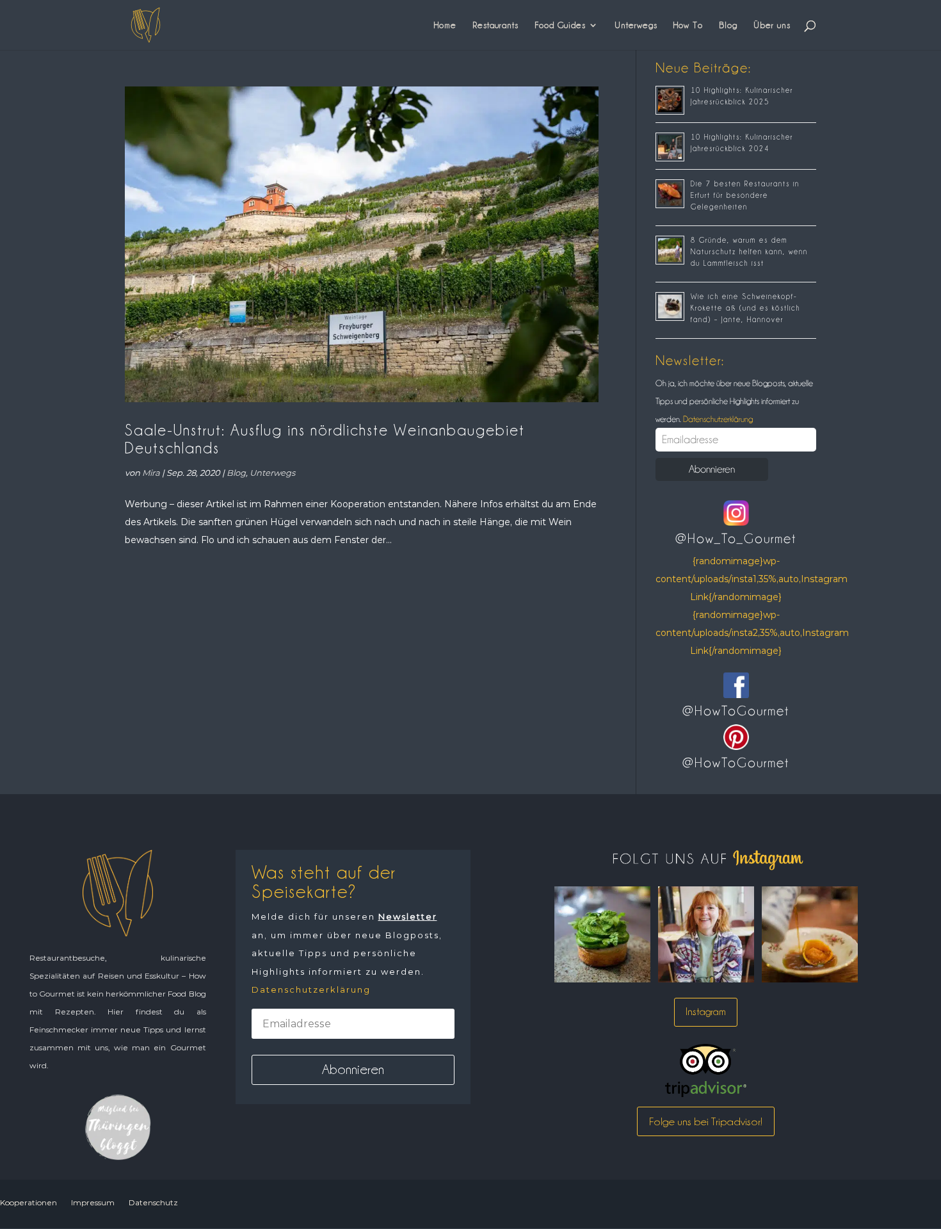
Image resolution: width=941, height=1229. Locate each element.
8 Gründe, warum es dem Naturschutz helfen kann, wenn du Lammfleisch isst (749, 251)
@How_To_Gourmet (735, 539)
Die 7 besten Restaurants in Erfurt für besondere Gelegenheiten (745, 195)
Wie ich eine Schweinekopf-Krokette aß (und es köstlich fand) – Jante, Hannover (745, 308)
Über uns (772, 24)
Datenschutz (153, 1202)
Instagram (706, 1011)
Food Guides (560, 24)
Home (445, 24)
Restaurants (495, 24)
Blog (728, 24)
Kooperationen (28, 1202)
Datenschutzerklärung (717, 418)
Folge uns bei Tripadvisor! (705, 1121)
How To (688, 24)
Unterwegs (636, 24)
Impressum (93, 1202)
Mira (151, 473)
